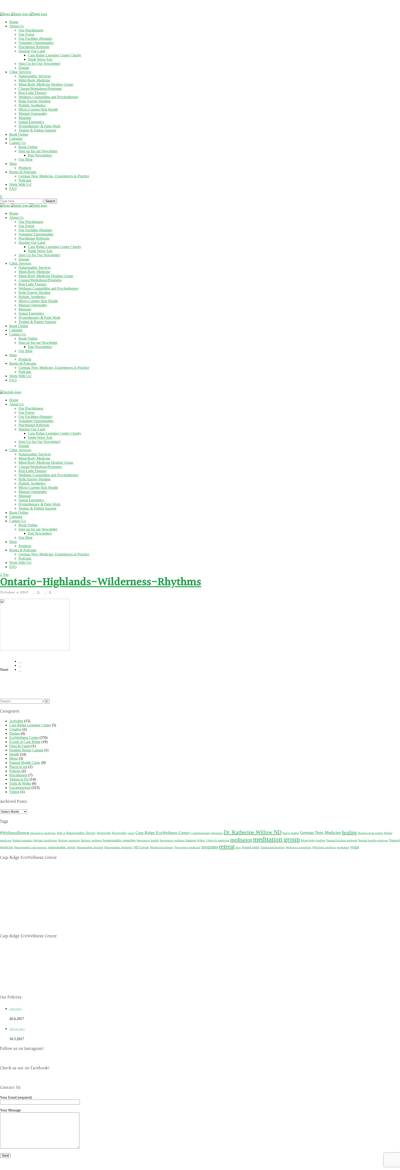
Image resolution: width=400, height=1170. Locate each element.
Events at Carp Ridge (25, 742)
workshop (343, 847)
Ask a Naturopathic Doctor (76, 833)
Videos (14, 792)
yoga (354, 846)
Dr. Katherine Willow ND (252, 832)
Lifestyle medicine (217, 840)
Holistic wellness (91, 840)
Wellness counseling (298, 847)
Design (14, 733)
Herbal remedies (22, 840)
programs (209, 846)
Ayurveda (104, 833)
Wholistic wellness (324, 847)
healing (349, 832)
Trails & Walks (20, 783)
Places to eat (18, 767)
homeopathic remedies (119, 840)
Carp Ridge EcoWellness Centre (162, 832)
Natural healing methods (341, 840)
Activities (16, 721)
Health (14, 754)
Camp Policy (15, 1009)
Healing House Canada (26, 750)
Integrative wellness (172, 840)
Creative (15, 729)
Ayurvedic (119, 833)
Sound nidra (250, 847)
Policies (15, 771)
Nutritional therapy (162, 847)
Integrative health (148, 840)
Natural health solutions (373, 840)
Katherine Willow (195, 840)
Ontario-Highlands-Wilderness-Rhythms (100, 582)
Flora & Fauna (20, 746)
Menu (13, 758)
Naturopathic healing (90, 847)
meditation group (276, 839)
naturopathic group (62, 847)
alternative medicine (43, 833)
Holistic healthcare (45, 840)
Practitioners (18, 775)
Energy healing (290, 833)
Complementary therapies (207, 833)
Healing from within (370, 833)
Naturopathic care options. (30, 847)
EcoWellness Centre (24, 738)
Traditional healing (272, 847)
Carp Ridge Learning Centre (30, 725)
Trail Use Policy (17, 1029)
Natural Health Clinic (25, 763)
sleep (238, 847)
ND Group (141, 847)
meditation (241, 840)
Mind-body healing (313, 840)
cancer (131, 833)
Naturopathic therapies (118, 847)
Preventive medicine (187, 847)
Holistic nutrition (69, 840)
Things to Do (19, 779)
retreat (227, 846)
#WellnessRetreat (14, 832)
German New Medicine (320, 832)
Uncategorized (20, 788)
